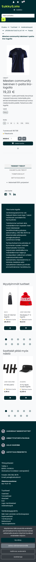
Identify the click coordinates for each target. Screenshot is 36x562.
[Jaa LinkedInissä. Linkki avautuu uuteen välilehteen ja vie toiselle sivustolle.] (15, 195)
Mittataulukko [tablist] (18, 178)
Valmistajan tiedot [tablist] (18, 170)
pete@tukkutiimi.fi (13, 477)
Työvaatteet (6, 496)
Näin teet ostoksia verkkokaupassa (15, 514)
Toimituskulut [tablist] (18, 174)
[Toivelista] (18, 2)
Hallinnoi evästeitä (18, 551)
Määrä (6, 138)
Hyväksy (18, 540)
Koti (3, 501)
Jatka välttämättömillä (18, 546)
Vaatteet (5, 494)
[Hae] (3, 19)
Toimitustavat (7, 519)
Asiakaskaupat (7, 505)
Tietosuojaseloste (8, 523)
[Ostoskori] (22, 2)
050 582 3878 (13, 475)
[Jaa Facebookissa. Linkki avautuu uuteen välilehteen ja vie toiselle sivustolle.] (6, 195)
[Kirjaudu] (14, 2)
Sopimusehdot (7, 516)
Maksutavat (6, 521)
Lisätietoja (18, 557)
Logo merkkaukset (9, 503)
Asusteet (5, 498)
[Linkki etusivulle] (11, 6)
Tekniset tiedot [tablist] (18, 166)
